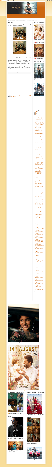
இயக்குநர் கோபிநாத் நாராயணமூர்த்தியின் (39, 192)
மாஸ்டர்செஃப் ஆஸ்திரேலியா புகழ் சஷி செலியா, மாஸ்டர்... (38, 255)
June (35, 113)
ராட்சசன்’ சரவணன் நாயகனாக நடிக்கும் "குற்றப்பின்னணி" (39, 119)
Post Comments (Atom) (13, 96)
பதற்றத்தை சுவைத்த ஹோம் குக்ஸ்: (38, 117)
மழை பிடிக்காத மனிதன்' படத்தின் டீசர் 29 (39, 172)
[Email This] (16, 72)
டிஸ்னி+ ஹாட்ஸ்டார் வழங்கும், (38, 115)
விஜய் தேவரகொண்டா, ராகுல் (38, 244)
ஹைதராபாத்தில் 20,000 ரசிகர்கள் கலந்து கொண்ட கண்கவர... (39, 157)
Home (20, 95)
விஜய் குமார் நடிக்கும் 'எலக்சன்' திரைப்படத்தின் (38, 239)
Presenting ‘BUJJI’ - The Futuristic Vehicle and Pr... (38, 155)
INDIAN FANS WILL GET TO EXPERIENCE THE (38, 141)
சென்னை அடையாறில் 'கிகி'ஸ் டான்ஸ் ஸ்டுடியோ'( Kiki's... (38, 219)
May (35, 114)
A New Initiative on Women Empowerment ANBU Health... (38, 264)
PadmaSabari (36, 101)
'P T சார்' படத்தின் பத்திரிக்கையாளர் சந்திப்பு (39, 203)
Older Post (30, 95)
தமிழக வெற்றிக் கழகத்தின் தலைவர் (38, 145)
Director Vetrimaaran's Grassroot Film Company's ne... (39, 195)
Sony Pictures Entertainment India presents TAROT (38, 268)
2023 (35, 295)
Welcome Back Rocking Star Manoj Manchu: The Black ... (39, 170)
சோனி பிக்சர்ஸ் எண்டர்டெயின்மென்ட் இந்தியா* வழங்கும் (38, 270)
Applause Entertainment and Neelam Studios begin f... (39, 274)
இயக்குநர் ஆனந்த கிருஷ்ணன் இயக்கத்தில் (39, 123)
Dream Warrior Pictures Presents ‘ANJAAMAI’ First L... (38, 148)
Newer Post (9, 95)
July (35, 112)
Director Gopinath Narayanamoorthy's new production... (39, 191)
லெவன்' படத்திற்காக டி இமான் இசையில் (39, 252)
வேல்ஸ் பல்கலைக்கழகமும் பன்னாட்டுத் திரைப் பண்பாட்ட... (39, 271)
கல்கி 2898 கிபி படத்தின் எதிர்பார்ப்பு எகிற (39, 179)
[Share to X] (18, 72)
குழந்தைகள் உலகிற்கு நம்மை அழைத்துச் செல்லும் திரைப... (39, 237)
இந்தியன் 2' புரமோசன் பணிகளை (38, 181)
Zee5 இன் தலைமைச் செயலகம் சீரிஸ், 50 (39, 158)
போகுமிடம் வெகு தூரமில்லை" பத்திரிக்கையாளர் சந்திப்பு (38, 180)
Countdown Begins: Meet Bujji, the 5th (39, 178)
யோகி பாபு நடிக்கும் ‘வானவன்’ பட (38, 171)
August (36, 111)
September (36, 110)
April (35, 291)
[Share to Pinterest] (19, 72)
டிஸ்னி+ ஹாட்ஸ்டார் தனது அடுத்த (38, 182)
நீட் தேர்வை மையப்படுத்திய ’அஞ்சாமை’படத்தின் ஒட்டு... (38, 147)
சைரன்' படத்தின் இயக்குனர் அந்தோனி (39, 162)
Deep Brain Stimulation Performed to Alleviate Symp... (39, 262)
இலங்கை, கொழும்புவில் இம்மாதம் (38, 118)
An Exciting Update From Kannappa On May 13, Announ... (39, 218)
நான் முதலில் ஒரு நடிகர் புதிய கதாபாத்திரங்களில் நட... (38, 154)
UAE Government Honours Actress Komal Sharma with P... (39, 133)
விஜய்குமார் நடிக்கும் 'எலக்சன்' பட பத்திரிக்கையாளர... (38, 230)
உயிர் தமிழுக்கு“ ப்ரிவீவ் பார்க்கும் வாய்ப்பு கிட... (39, 261)
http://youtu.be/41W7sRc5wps (11, 70)
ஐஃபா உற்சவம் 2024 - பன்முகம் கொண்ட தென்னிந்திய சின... (39, 129)
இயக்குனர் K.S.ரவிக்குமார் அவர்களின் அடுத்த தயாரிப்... (39, 207)
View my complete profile (36, 102)
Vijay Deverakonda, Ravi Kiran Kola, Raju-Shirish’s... (39, 241)
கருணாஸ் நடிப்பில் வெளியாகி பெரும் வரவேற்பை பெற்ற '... (38, 167)
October (36, 109)
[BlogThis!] (17, 72)
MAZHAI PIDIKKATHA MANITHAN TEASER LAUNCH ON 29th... (38, 173)
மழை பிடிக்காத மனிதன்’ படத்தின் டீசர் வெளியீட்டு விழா (38, 121)
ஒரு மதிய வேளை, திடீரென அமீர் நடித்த (39, 260)
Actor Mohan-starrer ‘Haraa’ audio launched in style (38, 214)
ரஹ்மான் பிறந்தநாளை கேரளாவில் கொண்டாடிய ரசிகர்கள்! (38, 150)
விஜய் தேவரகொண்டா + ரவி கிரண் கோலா (39, 240)
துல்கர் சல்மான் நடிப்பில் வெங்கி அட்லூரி (39, 122)
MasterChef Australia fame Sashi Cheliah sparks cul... (38, 256)
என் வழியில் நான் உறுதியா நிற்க (38, 151)
